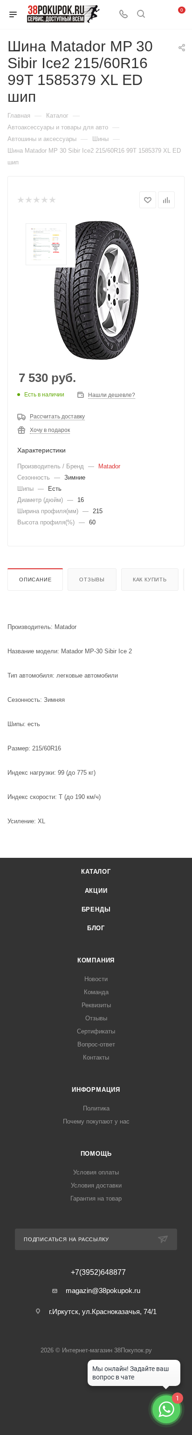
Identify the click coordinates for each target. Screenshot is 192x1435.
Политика (96, 1108)
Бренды (96, 909)
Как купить (150, 579)
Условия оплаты (96, 1172)
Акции (96, 890)
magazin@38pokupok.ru (103, 1290)
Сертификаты (96, 1031)
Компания (96, 960)
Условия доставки (96, 1185)
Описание (35, 579)
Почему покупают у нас (96, 1121)
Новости (96, 979)
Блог (96, 928)
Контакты (96, 1057)
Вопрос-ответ (96, 1044)
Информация (96, 1089)
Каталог (96, 871)
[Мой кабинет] (158, 15)
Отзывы (92, 579)
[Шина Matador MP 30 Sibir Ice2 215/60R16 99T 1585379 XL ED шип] (96, 290)
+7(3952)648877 (98, 1272)
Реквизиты (96, 1005)
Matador (109, 466)
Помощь (96, 1153)
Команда (96, 992)
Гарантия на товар (96, 1198)
